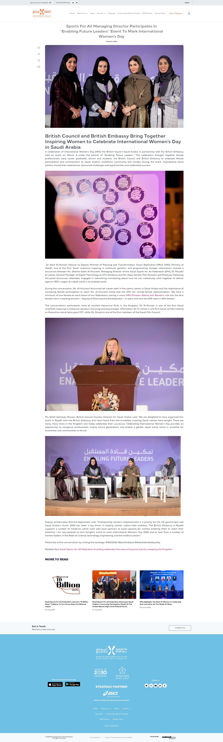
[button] (189, 13)
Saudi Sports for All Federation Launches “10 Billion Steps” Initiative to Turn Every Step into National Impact (66, 604)
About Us (81, 13)
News (92, 13)
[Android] (76, 2)
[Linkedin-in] (160, 686)
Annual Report (95, 737)
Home (72, 13)
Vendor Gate (160, 13)
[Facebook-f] (165, 686)
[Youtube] (156, 686)
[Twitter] (147, 686)
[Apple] (73, 2)
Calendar (111, 13)
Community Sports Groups (129, 13)
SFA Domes (147, 13)
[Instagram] (151, 686)
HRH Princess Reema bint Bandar (144, 295)
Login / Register (175, 13)
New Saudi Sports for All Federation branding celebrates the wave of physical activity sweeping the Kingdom (113, 549)
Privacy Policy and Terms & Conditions (118, 737)
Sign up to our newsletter (39, 2)
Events (100, 13)
